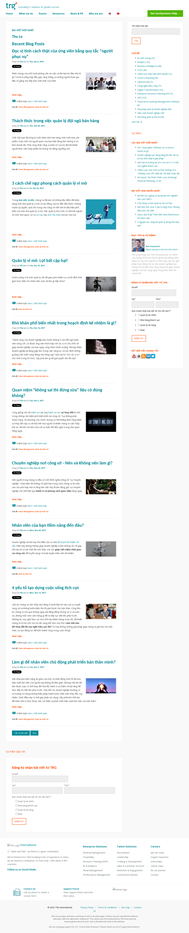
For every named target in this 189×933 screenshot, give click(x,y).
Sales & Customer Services (130, 865)
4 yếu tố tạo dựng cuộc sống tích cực (45, 588)
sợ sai (39, 214)
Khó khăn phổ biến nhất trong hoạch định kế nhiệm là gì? (64, 323)
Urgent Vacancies (159, 857)
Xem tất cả (137, 121)
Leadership (122, 857)
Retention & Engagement (130, 870)
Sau (34, 733)
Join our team (157, 852)
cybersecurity (145, 81)
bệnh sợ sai (54, 412)
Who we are (96, 13)
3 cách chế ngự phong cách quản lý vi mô (49, 183)
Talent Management (26, 107)
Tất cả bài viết (21, 733)
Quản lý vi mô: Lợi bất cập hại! (40, 261)
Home (9, 13)
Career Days (157, 865)
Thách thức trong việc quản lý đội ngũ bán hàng (55, 121)
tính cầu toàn (54, 214)
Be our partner (158, 870)
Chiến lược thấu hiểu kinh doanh (154, 73)
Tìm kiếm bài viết (140, 25)
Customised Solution (127, 874)
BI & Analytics (90, 865)
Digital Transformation (150, 89)
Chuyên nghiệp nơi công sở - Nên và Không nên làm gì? (62, 463)
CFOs (142, 70)
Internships (156, 861)
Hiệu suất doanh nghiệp (150, 113)
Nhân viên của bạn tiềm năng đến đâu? (48, 525)
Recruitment (123, 852)
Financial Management (94, 852)
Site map (125, 907)
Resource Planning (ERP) (95, 861)
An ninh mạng (146, 58)
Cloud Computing (147, 77)
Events (43, 13)
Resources (59, 13)
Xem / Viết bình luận (37, 101)
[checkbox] (63, 808)
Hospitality (88, 857)
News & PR (76, 13)
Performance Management (96, 874)
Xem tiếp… (17, 94)
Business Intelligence (149, 66)
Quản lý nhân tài (41, 107)
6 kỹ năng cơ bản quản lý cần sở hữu (154, 203)
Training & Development (129, 861)
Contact (155, 874)
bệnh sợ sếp (37, 412)
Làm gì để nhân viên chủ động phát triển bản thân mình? (64, 662)
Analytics (143, 62)
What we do (26, 13)
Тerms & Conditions (107, 907)
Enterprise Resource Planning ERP (155, 93)
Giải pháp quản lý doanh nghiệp (154, 109)
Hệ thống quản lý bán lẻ (150, 117)
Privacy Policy (86, 907)
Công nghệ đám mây (149, 85)
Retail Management (93, 870)
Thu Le (23, 61)
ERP (142, 97)
